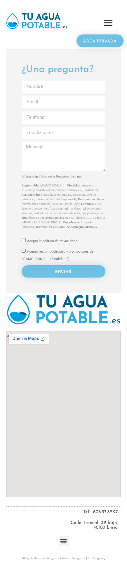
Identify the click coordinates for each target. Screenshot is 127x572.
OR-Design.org (95, 558)
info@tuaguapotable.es (54, 217)
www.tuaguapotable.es (82, 227)
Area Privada (100, 40)
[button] (108, 23)
